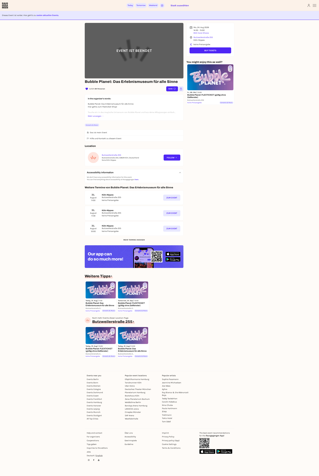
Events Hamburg (94, 402)
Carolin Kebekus (169, 402)
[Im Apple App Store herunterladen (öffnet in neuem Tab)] (172, 254)
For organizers (93, 436)
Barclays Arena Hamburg (136, 405)
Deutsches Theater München (138, 389)
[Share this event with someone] (180, 88)
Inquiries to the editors (97, 448)
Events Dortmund (95, 392)
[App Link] (204, 443)
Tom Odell (166, 421)
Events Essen (93, 395)
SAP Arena (129, 415)
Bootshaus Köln (132, 395)
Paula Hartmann (169, 408)
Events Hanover (94, 405)
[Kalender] (162, 5)
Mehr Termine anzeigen (134, 240)
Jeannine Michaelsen (171, 382)
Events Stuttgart (94, 415)
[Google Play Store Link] (224, 451)
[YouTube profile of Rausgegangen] (99, 460)
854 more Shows (201, 33)
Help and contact (94, 433)
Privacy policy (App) (171, 440)
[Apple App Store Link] (207, 451)
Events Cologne (94, 389)
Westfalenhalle (131, 419)
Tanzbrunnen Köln (133, 382)
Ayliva (164, 389)
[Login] (309, 5)
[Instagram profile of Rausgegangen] (89, 460)
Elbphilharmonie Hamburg (137, 379)
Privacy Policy (168, 436)
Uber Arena (130, 386)
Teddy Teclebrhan (169, 398)
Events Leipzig (93, 409)
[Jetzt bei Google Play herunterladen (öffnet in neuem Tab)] (172, 259)
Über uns (129, 433)
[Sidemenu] (314, 5)
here (136, 179)
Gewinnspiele (131, 440)
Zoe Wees (166, 386)
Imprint (165, 433)
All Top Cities (92, 419)
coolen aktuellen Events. (47, 15)
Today (130, 5)
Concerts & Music (92, 125)
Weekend (153, 5)
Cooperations (93, 440)
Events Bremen (93, 386)
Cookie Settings (169, 444)
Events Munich (93, 412)
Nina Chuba (167, 405)
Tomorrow (141, 5)
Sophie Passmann (170, 379)
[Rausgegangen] (5, 5)
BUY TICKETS (210, 50)
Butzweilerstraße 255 (203, 37)
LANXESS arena (132, 409)
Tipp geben (92, 444)
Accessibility (130, 436)
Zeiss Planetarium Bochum (137, 399)
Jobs (89, 452)
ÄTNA (164, 411)
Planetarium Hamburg (135, 392)
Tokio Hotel (167, 418)
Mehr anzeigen (94, 116)
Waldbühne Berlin (133, 402)
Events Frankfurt (94, 399)
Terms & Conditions (171, 448)
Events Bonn (92, 382)
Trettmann (167, 415)
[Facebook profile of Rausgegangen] (94, 460)
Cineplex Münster (133, 412)
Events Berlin (93, 379)
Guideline (129, 444)
